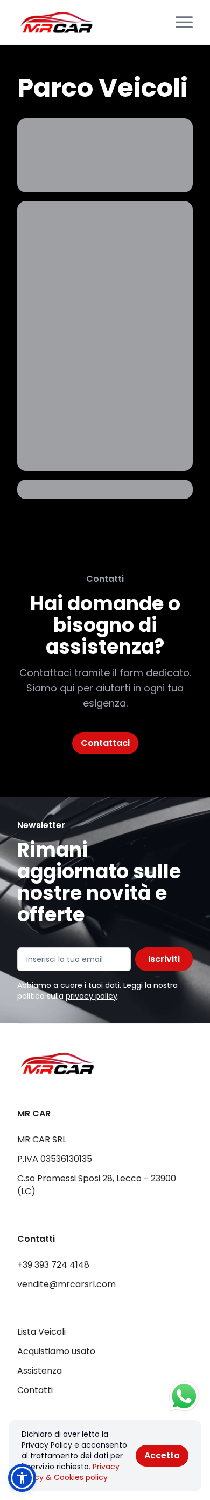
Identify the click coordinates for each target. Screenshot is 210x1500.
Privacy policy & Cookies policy (71, 1472)
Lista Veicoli (41, 1332)
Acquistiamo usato (56, 1351)
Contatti (35, 1390)
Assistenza (39, 1370)
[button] (22, 1478)
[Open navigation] (184, 22)
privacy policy (91, 996)
